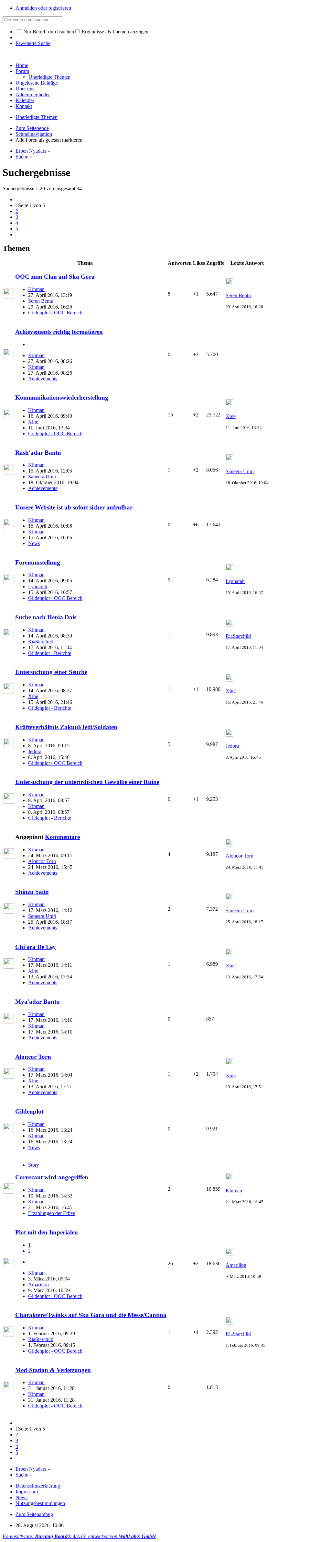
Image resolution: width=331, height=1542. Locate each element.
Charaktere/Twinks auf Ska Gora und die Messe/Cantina (90, 1315)
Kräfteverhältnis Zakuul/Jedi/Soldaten (66, 727)
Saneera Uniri (42, 476)
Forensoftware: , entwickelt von (79, 1536)
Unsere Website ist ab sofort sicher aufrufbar (74, 507)
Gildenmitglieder (33, 94)
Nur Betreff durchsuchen (48, 31)
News (34, 543)
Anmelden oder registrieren (43, 8)
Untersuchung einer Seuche (51, 672)
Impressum (27, 1491)
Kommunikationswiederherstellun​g (61, 397)
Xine (33, 422)
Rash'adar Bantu (38, 452)
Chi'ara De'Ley (35, 946)
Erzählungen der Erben (51, 1213)
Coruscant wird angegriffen (51, 1177)
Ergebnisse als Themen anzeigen (114, 31)
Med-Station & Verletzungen (53, 1370)
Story (33, 1165)
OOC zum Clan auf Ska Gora (55, 276)
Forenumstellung (37, 562)
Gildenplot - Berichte (49, 653)
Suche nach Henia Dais (45, 617)
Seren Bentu (40, 301)
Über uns (25, 88)
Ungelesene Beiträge (37, 83)
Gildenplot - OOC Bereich (55, 312)
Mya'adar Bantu (37, 1001)
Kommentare (62, 837)
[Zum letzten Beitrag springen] (229, 284)
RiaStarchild (40, 641)
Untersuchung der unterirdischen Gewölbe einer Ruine (87, 781)
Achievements (42, 378)
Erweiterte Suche (33, 43)
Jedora (34, 751)
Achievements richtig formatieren (59, 331)
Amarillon (38, 1284)
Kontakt (24, 106)
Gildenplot (29, 1111)
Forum (22, 71)
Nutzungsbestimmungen (40, 1503)
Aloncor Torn (42, 861)
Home (22, 65)
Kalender (25, 100)
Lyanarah (37, 586)
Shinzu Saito (32, 891)
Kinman (36, 289)
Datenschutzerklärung (38, 1486)
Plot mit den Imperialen (46, 1232)
